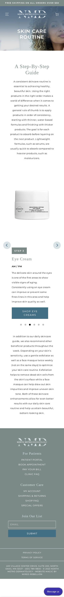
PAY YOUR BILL (32, 469)
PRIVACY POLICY (32, 552)
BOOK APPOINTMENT (32, 464)
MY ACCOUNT (32, 491)
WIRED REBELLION (32, 574)
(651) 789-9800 (33, 569)
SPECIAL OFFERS (32, 505)
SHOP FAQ (32, 500)
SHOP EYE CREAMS (30, 313)
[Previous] (7, 245)
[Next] (57, 245)
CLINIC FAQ (32, 474)
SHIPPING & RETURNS (32, 495)
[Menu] (7, 14)
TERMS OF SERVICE (32, 557)
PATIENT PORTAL (32, 459)
